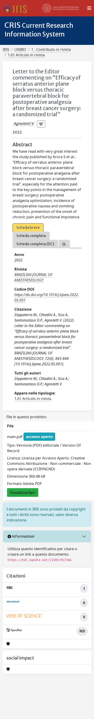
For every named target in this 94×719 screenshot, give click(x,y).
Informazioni (22, 536)
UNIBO (20, 49)
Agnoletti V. (23, 123)
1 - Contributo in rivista (51, 49)
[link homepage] (16, 8)
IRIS (6, 49)
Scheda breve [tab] (28, 227)
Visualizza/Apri (22, 492)
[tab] (64, 244)
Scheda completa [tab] (31, 235)
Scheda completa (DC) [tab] (35, 244)
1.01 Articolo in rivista (26, 54)
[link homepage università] (60, 8)
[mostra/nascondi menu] (89, 8)
